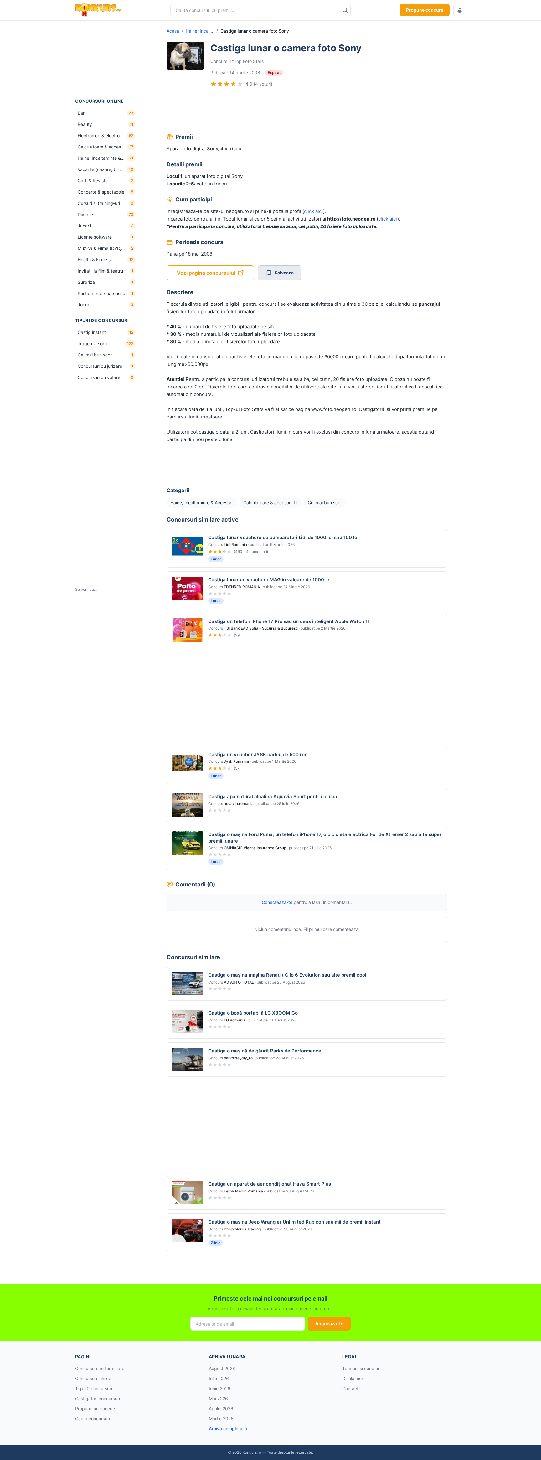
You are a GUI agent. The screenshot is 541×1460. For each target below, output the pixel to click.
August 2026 (222, 1368)
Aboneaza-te (329, 1323)
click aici (313, 211)
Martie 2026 (221, 1418)
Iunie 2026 (219, 1388)
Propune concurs (424, 10)
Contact (350, 1388)
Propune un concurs (95, 1408)
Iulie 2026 (219, 1378)
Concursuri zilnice (93, 1378)
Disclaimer (352, 1378)
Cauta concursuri (92, 1418)
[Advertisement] (106, 59)
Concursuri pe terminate (99, 1368)
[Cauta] (345, 10)
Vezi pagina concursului (206, 273)
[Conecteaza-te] (459, 10)
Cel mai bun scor (325, 502)
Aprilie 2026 (221, 1408)
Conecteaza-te (277, 902)
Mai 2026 (218, 1398)
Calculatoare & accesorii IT (270, 502)
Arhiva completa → (228, 1428)
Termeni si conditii (360, 1368)
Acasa (173, 31)
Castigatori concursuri (97, 1398)
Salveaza (284, 272)
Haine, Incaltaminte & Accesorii (200, 31)
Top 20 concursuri (93, 1388)
